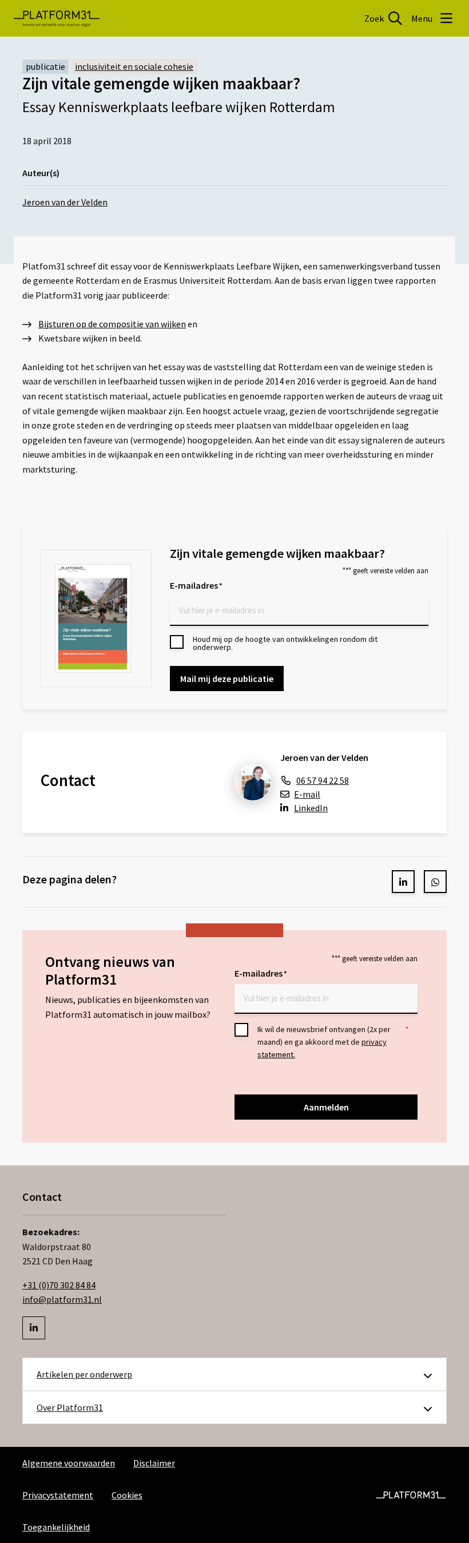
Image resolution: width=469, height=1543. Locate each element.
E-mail (307, 794)
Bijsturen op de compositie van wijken (112, 324)
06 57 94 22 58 (322, 780)
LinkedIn (311, 808)
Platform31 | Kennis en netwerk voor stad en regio (57, 18)
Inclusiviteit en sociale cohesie (134, 66)
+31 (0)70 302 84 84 (59, 1285)
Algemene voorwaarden (68, 1463)
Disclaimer (154, 1463)
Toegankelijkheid (56, 1527)
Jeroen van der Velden (65, 202)
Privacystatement (57, 1495)
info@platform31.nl (62, 1299)
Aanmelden (326, 1107)
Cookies (127, 1495)
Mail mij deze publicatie (226, 678)
